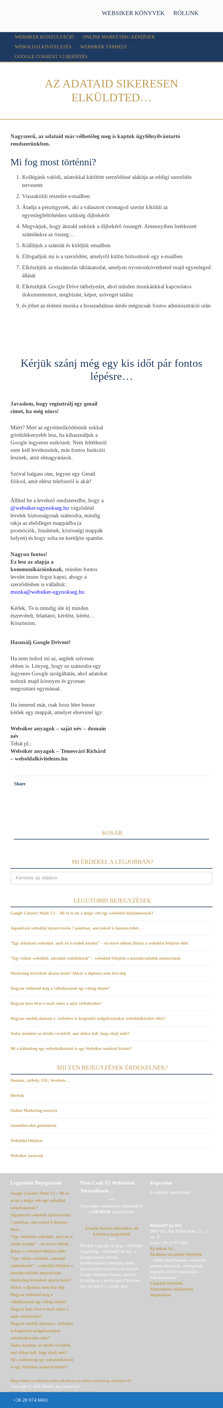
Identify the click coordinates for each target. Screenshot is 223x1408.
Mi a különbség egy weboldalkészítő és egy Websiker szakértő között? (71, 1048)
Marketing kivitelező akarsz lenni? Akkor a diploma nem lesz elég (68, 973)
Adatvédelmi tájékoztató (171, 1289)
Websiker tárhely (103, 46)
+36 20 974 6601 (30, 1400)
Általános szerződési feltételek (176, 1254)
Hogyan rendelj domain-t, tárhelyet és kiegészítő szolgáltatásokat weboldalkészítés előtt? (88, 1018)
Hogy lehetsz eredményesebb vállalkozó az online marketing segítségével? (71, 1380)
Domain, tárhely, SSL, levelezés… (39, 1080)
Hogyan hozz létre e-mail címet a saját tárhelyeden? (56, 1003)
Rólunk (186, 13)
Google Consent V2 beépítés (51, 56)
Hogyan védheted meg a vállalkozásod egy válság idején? (60, 988)
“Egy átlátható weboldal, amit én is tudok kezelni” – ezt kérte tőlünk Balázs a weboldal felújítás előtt (99, 943)
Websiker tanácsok (26, 1156)
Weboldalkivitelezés (43, 46)
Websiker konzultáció (44, 36)
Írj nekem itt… (163, 1248)
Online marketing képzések (119, 36)
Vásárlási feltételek (166, 1283)
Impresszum (160, 1295)
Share (20, 783)
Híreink (17, 1095)
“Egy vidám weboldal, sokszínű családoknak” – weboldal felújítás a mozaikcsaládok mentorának (95, 958)
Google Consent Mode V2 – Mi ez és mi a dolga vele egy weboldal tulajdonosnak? (81, 913)
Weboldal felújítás (26, 1140)
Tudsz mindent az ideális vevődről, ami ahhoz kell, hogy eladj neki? (70, 1033)
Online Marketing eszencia (33, 1110)
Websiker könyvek (133, 13)
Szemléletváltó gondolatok (33, 1125)
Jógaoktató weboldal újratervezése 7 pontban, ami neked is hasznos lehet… (76, 928)
